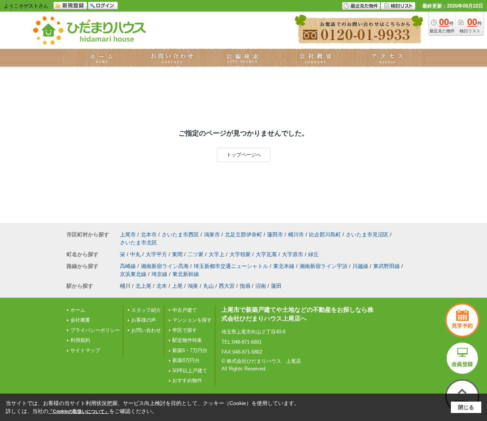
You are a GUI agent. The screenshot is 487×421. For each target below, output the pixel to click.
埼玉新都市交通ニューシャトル (231, 266)
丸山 (208, 286)
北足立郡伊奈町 (243, 234)
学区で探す (184, 330)
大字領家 (240, 254)
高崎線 (128, 266)
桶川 (125, 286)
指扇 (245, 286)
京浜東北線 (133, 274)
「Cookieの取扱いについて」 (78, 411)
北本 (161, 286)
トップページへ (243, 155)
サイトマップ (85, 350)
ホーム (77, 310)
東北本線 (283, 266)
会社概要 (80, 320)
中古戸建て (184, 310)
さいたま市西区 (180, 234)
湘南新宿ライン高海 (165, 266)
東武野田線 (386, 266)
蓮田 (276, 286)
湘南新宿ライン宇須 (323, 266)
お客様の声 (143, 320)
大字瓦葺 (266, 254)
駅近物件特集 (187, 340)
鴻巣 (193, 286)
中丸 (135, 254)
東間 (177, 254)
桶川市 (296, 234)
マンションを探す (192, 320)
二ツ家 (196, 254)
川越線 (360, 266)
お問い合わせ (146, 330)
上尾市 (128, 234)
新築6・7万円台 (189, 350)
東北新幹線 (185, 274)
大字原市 (292, 254)
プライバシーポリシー (95, 330)
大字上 (216, 254)
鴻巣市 (212, 234)
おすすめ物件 (187, 380)
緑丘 (313, 254)
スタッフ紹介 (146, 310)
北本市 (149, 234)
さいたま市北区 (138, 242)
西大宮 (227, 286)
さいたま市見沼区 (367, 234)
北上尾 (143, 286)
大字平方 (156, 254)
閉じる (466, 407)
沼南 (260, 286)
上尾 (177, 286)
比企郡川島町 (325, 234)
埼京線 (159, 274)
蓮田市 (275, 234)
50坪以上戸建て (189, 370)
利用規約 (80, 340)
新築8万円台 (186, 360)
